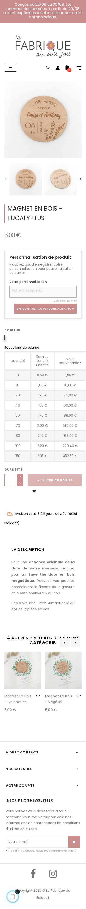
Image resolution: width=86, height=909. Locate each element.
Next (80, 179)
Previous (5, 179)
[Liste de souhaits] (38, 696)
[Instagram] (53, 877)
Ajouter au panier (55, 480)
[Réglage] (76, 68)
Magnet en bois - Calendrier (18, 699)
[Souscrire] (74, 842)
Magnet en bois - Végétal (58, 699)
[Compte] (57, 68)
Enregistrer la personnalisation (45, 309)
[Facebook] (33, 877)
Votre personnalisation (28, 282)
